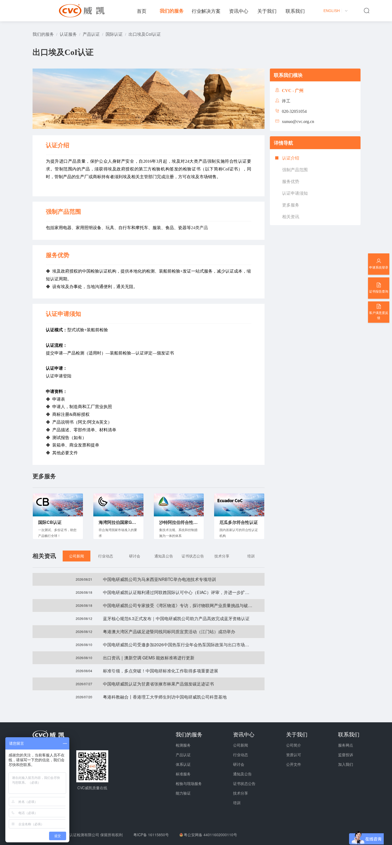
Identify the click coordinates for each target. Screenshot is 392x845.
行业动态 (240, 754)
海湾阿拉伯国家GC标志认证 (118, 522)
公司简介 (293, 745)
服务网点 (345, 745)
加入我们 (345, 764)
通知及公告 (242, 773)
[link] (43, 34)
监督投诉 (345, 754)
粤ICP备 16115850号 (151, 834)
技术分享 (240, 793)
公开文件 (293, 764)
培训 (237, 802)
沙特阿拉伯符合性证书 (179, 522)
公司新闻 (240, 745)
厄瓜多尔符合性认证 (238, 522)
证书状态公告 (244, 783)
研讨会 (238, 764)
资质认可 (293, 754)
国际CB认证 (50, 522)
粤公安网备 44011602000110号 (210, 834)
